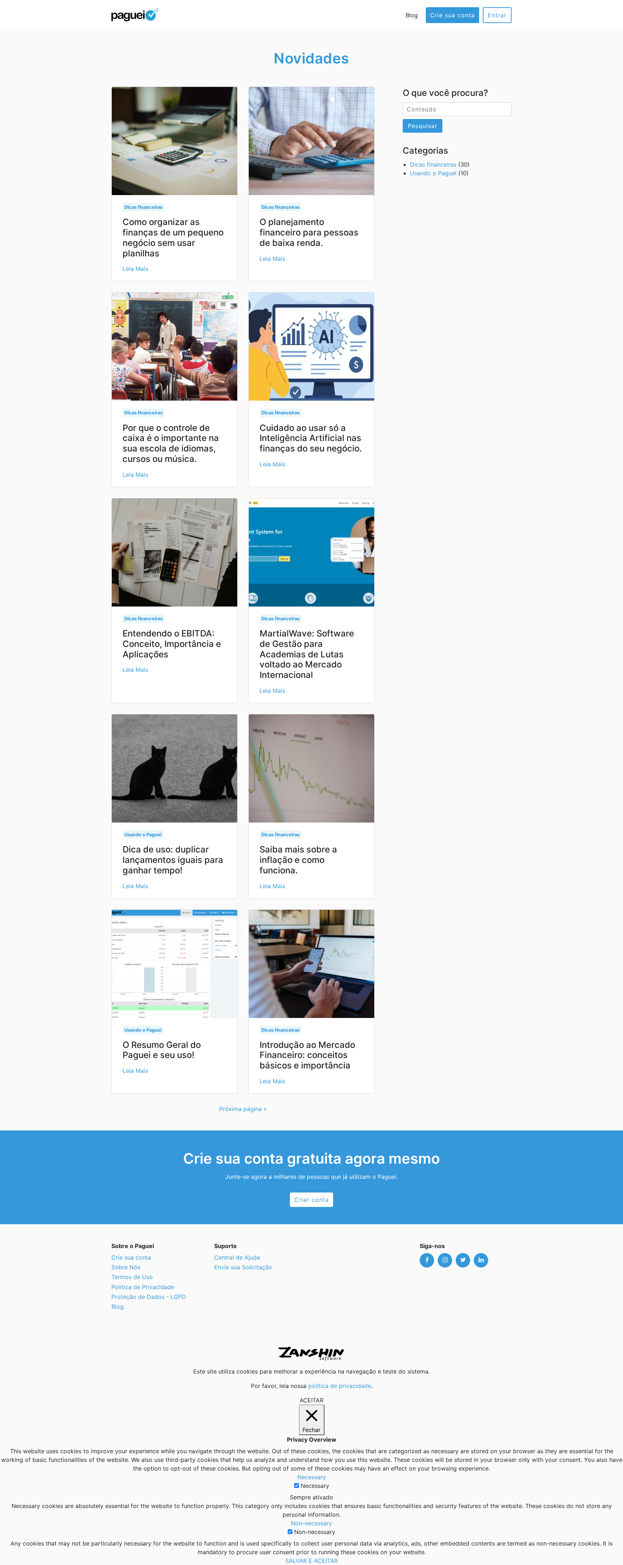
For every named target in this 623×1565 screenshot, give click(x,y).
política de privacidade (339, 1385)
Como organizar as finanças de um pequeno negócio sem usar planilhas (173, 237)
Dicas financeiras (143, 207)
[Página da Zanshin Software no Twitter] (463, 1260)
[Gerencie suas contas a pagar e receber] (134, 14)
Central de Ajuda (237, 1257)
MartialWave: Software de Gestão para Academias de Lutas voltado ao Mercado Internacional (307, 654)
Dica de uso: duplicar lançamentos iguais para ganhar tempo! (173, 860)
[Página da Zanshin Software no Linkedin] (481, 1260)
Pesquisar (422, 125)
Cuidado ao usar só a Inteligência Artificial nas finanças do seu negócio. (311, 438)
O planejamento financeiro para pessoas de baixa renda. (309, 232)
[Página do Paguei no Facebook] (427, 1260)
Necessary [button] (311, 1477)
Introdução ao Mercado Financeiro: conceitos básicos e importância (307, 1055)
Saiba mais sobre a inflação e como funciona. (298, 860)
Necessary (315, 1485)
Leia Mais (135, 268)
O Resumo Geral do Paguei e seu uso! (162, 1050)
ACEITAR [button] (311, 1400)
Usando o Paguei (143, 834)
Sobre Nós (125, 1267)
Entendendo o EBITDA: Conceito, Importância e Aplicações (172, 644)
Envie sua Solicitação (243, 1267)
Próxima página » (243, 1108)
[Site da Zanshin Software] (311, 1353)
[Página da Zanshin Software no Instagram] (445, 1260)
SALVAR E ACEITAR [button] (311, 1560)
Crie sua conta (452, 15)
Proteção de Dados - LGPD (148, 1296)
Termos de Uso (132, 1276)
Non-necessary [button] (311, 1523)
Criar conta (311, 1199)
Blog (412, 15)
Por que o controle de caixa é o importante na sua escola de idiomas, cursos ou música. (171, 443)
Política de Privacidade (142, 1287)
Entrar (497, 15)
